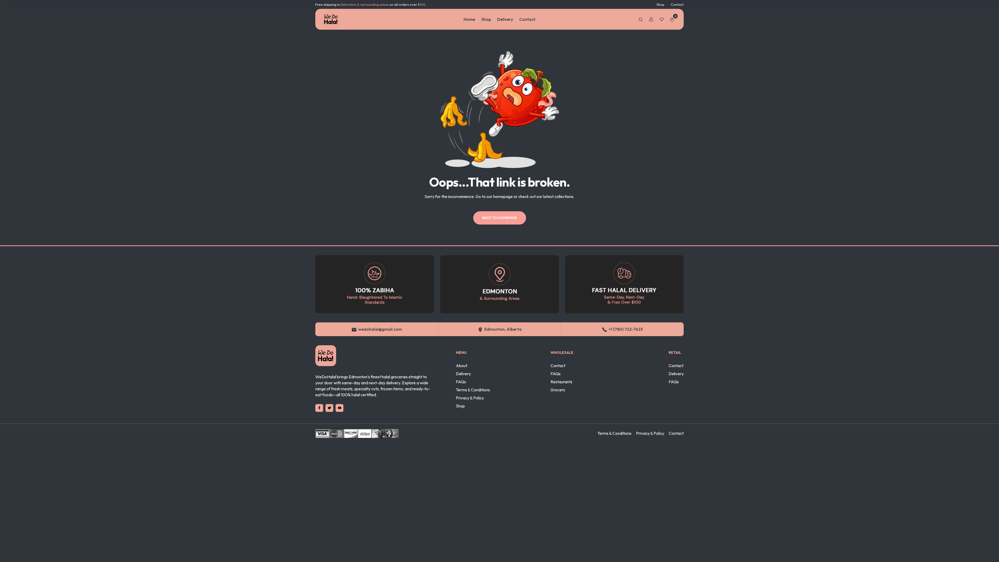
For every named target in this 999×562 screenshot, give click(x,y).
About (461, 365)
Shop (660, 4)
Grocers (557, 389)
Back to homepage (499, 218)
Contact (677, 4)
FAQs (461, 381)
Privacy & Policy (470, 397)
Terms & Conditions (473, 389)
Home (469, 19)
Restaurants (561, 381)
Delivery (505, 19)
